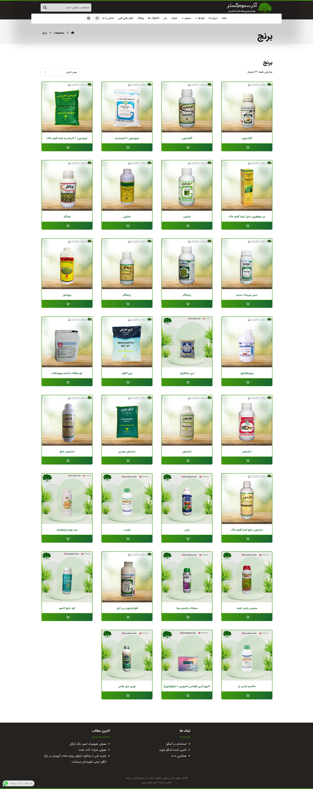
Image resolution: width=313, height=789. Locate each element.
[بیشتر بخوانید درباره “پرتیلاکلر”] (127, 304)
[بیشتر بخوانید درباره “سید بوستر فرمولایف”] (67, 539)
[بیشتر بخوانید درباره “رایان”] (186, 539)
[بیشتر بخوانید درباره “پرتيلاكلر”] (186, 304)
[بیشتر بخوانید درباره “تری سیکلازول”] (186, 382)
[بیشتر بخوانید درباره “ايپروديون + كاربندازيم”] (127, 147)
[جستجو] (45, 7)
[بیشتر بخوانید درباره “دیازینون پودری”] (127, 461)
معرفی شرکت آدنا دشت (92, 750)
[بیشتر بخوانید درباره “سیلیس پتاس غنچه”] (246, 617)
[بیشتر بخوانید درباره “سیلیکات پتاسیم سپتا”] (186, 617)
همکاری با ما (179, 756)
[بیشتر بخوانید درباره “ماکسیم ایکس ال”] (246, 695)
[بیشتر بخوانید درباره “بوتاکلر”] (67, 226)
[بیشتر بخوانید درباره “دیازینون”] (186, 461)
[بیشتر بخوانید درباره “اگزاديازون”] (246, 147)
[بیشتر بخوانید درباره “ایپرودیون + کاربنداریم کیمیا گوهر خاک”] (67, 147)
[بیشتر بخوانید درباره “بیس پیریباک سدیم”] (246, 304)
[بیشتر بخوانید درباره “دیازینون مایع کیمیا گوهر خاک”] (246, 539)
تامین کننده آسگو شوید (173, 750)
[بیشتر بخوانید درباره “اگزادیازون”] (186, 147)
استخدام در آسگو (176, 744)
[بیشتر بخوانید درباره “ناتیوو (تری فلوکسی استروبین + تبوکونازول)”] (186, 695)
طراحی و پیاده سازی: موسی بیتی (156, 782)
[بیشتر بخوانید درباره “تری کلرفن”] (127, 382)
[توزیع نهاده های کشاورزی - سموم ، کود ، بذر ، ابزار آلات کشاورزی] (249, 8)
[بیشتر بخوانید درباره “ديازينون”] (246, 461)
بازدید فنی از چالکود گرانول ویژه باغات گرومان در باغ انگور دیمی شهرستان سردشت (75, 759)
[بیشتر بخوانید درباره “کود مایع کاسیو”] (67, 617)
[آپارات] (89, 18)
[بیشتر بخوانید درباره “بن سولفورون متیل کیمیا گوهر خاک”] (246, 226)
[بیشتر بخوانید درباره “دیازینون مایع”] (67, 461)
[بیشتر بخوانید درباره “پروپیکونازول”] (246, 382)
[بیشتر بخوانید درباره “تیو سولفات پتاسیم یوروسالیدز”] (67, 382)
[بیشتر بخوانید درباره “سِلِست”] (127, 539)
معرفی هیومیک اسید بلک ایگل (88, 744)
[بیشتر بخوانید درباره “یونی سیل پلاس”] (127, 695)
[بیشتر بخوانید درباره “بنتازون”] (186, 226)
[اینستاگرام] (97, 18)
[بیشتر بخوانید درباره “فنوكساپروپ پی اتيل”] (127, 617)
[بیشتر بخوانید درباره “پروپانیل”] (67, 304)
